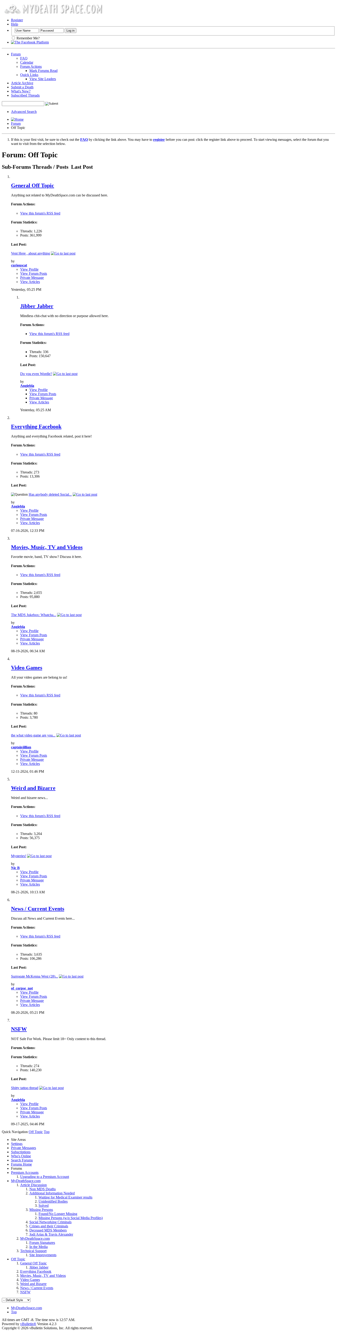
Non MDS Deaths (42, 1189)
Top (47, 1132)
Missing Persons (41, 1210)
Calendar (26, 62)
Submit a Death (22, 87)
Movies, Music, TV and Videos (47, 547)
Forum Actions (31, 66)
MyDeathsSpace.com (26, 1308)
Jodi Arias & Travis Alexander (51, 1234)
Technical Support (33, 1251)
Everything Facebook (36, 427)
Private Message (32, 278)
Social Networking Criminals (50, 1222)
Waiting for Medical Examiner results (65, 1197)
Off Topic (18, 1259)
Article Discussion (33, 1185)
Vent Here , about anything (30, 253)
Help (14, 24)
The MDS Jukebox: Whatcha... (33, 615)
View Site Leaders (42, 79)
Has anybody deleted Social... (50, 494)
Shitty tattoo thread (24, 1088)
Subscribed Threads (25, 95)
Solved (44, 1205)
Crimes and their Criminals (48, 1226)
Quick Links (29, 75)
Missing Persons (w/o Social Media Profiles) (71, 1218)
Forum (16, 54)
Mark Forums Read (43, 71)
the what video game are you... (33, 735)
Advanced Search (24, 112)
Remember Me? (28, 38)
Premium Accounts (25, 1172)
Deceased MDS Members (48, 1230)
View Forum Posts (33, 273)
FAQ (24, 58)
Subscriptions (20, 1152)
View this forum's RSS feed (40, 213)
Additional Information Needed (52, 1193)
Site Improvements (42, 1255)
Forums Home (21, 1164)
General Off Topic (32, 185)
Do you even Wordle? (36, 374)
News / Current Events (37, 909)
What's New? (20, 91)
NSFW (19, 1029)
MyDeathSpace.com (26, 1181)
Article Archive (22, 83)
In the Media (38, 1247)
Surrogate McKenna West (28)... (34, 976)
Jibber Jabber (36, 306)
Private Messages (23, 1148)
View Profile (29, 269)
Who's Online (21, 1156)
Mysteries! (18, 856)
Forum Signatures (42, 1243)
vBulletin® (28, 1324)
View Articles (30, 282)
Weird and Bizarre (33, 788)
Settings (16, 1144)
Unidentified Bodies (53, 1201)
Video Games (26, 668)
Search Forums (22, 1160)
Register (17, 20)
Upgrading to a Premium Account (44, 1177)
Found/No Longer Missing (58, 1214)
